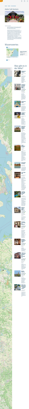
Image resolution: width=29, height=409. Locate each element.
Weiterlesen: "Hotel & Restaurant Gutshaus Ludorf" (20, 135)
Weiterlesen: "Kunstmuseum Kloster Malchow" (20, 229)
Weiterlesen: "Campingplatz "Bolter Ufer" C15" (20, 198)
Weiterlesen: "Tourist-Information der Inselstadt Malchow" (20, 92)
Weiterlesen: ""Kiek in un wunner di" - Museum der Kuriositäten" (20, 261)
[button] (3, 270)
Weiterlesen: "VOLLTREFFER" (20, 181)
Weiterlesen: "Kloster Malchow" (20, 277)
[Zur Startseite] (1, 1)
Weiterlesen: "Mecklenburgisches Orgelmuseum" (20, 245)
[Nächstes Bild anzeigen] (23, 17)
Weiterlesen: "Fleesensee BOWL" (20, 106)
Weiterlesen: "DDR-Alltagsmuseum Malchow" (20, 214)
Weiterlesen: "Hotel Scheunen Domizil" (20, 153)
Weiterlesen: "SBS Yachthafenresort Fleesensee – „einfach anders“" (20, 290)
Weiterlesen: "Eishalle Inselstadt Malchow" (20, 118)
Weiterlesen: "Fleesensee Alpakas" (20, 77)
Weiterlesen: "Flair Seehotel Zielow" (20, 166)
